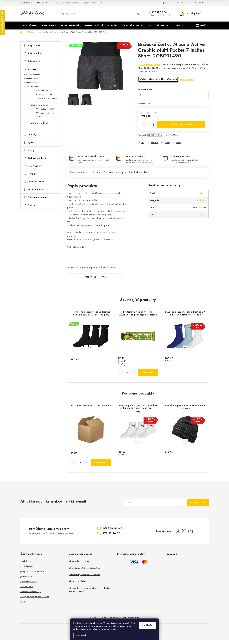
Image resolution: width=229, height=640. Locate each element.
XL (96, 347)
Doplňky (31, 134)
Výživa (30, 142)
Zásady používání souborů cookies (34, 596)
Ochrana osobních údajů (30, 591)
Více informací (109, 628)
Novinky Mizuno (35, 181)
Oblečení (32, 68)
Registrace (202, 2)
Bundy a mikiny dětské (39, 123)
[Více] (201, 25)
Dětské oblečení (32, 82)
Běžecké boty (133, 617)
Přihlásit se (197, 502)
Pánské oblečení (33, 74)
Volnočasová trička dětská (46, 98)
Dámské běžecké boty (118, 617)
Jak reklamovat (90, 2)
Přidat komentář (95, 277)
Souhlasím (147, 625)
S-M (185, 441)
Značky (31, 205)
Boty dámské (34, 53)
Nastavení (81, 635)
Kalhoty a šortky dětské (39, 105)
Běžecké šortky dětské (45, 109)
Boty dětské (33, 61)
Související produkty (113, 172)
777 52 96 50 (159, 12)
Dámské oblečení (33, 78)
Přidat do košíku (181, 124)
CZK (168, 2)
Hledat (139, 13)
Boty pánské (34, 45)
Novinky (31, 173)
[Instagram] (190, 531)
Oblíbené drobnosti (37, 197)
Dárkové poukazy (36, 158)
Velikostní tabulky (27, 586)
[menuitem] (29, 25)
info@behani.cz (112, 528)
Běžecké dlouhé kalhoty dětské (45, 115)
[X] (184, 531)
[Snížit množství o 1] (144, 124)
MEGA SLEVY (34, 166)
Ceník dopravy (26, 2)
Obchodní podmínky (28, 581)
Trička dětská (35, 86)
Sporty (30, 150)
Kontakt (23, 601)
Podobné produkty (138, 172)
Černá (203, 214)
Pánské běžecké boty (98, 617)
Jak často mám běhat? (78, 581)
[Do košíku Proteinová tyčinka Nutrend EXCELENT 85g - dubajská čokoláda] (148, 372)
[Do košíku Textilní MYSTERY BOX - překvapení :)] (101, 462)
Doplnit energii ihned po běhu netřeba (84, 574)
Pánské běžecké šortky (149, 64)
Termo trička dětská (44, 94)
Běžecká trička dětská (45, 90)
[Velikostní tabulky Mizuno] (158, 79)
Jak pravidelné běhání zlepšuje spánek (84, 568)
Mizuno (176, 134)
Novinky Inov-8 (35, 189)
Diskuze (94, 172)
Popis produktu (77, 172)
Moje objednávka (44, 2)
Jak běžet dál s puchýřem (79, 561)
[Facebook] (178, 531)
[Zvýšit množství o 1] (153, 124)
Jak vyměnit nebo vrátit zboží (68, 2)
